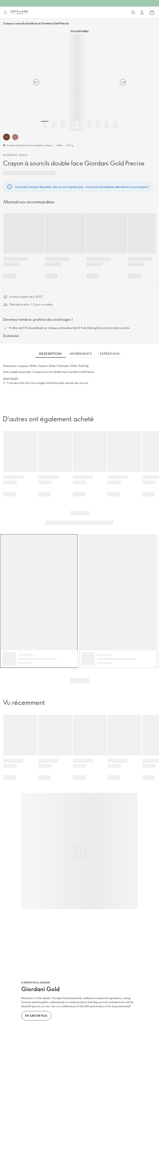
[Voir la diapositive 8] (106, 125)
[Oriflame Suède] (19, 12)
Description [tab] (50, 354)
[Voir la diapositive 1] (44, 125)
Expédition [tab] (110, 354)
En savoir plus (11, 335)
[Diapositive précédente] (36, 82)
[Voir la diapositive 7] (97, 125)
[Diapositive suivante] (123, 82)
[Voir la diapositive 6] (88, 125)
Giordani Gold (15, 155)
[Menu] (5, 12)
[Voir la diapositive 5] (79, 125)
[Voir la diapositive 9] (114, 125)
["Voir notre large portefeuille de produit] (133, 12)
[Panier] (152, 12)
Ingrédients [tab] (81, 354)
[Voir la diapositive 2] (53, 125)
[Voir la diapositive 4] (71, 125)
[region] (79, 82)
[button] (6, 137)
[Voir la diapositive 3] (62, 125)
